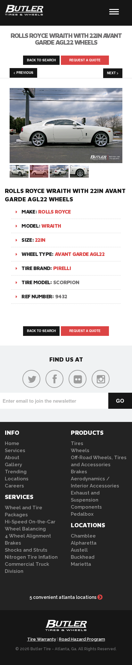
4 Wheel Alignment (28, 536)
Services (15, 450)
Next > (113, 73)
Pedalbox (82, 514)
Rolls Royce (54, 211)
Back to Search (41, 60)
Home (12, 443)
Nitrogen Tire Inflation (31, 557)
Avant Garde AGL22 (79, 254)
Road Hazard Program (82, 639)
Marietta (81, 564)
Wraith (51, 226)
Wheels (80, 450)
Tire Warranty (41, 639)
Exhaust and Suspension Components (86, 500)
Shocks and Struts (26, 550)
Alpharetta (83, 543)
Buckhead (83, 557)
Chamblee (83, 536)
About (12, 457)
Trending (16, 472)
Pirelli (62, 268)
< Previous (23, 72)
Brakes (13, 543)
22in (40, 240)
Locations (17, 479)
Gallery (13, 465)
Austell (79, 550)
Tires (77, 443)
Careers (14, 486)
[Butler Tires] (66, 627)
